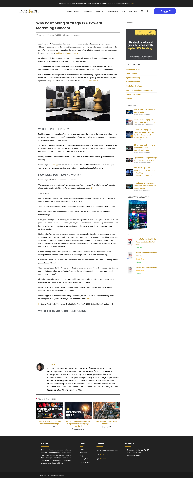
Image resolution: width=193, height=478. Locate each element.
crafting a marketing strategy (67, 53)
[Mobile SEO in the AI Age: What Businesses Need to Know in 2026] (129, 186)
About (77, 11)
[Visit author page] (40, 367)
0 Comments (146, 114)
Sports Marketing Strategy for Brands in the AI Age (50, 422)
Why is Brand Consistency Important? (106, 422)
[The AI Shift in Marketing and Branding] (129, 112)
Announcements (133, 69)
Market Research (133, 82)
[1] (39, 304)
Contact (133, 11)
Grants (99, 11)
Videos (129, 99)
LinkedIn (103, 459)
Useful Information (133, 94)
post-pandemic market (89, 81)
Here (131, 3)
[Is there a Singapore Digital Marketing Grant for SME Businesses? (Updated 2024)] (129, 134)
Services (88, 11)
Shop (124, 11)
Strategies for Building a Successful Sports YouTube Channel (144, 147)
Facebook (104, 454)
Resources (113, 11)
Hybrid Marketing (133, 77)
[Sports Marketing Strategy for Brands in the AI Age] (129, 160)
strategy (55, 165)
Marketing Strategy (73, 35)
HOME (69, 11)
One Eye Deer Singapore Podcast (139, 90)
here (88, 299)
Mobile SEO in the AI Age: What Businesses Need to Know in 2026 (145, 185)
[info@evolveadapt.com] (109, 450)
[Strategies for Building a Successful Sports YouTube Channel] (129, 148)
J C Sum (42, 35)
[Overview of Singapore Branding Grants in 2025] (129, 121)
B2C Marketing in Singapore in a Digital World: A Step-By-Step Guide (78, 423)
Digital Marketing (133, 73)
